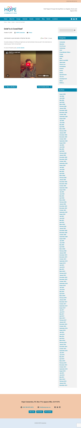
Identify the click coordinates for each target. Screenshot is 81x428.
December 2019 (63, 255)
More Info (32, 411)
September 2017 (63, 305)
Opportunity (62, 62)
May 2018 (62, 291)
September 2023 (63, 163)
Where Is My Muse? (11, 86)
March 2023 (62, 175)
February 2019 (63, 273)
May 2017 (62, 314)
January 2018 (63, 299)
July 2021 (62, 216)
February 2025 (63, 130)
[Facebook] (71, 19)
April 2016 (62, 338)
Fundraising (62, 48)
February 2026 (63, 106)
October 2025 (63, 114)
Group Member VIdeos (65, 52)
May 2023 (62, 171)
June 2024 (62, 147)
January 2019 (63, 275)
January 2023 (63, 179)
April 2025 (62, 126)
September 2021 (63, 212)
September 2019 (63, 261)
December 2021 (63, 206)
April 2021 (62, 222)
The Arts (62, 76)
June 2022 (62, 194)
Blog (43, 19)
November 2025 (63, 112)
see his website (20, 47)
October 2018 (63, 281)
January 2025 (63, 132)
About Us (11, 19)
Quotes (61, 72)
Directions (39, 411)
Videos (61, 80)
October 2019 (63, 259)
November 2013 (63, 385)
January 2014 (63, 383)
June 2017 (62, 312)
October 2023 (63, 161)
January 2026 (63, 108)
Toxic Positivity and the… (44, 86)
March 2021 (62, 224)
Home (5, 19)
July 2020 (62, 240)
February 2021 (63, 226)
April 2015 (62, 358)
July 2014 (62, 373)
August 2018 (62, 285)
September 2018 (63, 283)
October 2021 (63, 210)
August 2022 (62, 189)
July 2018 (62, 287)
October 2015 (63, 348)
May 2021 (62, 220)
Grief (61, 50)
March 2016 (62, 340)
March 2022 (62, 200)
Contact (38, 19)
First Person (63, 46)
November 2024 (63, 137)
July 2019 (62, 265)
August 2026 (62, 94)
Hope (61, 58)
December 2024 (63, 134)
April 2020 (62, 246)
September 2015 (63, 350)
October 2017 (63, 303)
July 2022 (62, 191)
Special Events (63, 74)
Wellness (62, 82)
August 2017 (62, 308)
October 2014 (63, 367)
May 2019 (62, 269)
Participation (63, 66)
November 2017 (63, 301)
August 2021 (62, 214)
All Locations (48, 411)
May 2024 (62, 149)
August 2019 (62, 263)
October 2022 (63, 185)
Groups (18, 19)
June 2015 (62, 354)
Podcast (62, 68)
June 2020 (62, 242)
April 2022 (62, 198)
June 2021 (62, 218)
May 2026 (62, 100)
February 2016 (63, 342)
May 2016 (62, 336)
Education (62, 44)
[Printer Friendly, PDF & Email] (46, 38)
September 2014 (63, 369)
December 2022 (63, 181)
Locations (55, 19)
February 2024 (63, 153)
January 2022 (63, 204)
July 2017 (62, 310)
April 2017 (62, 316)
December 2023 (63, 157)
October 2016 (63, 326)
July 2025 (62, 120)
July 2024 (62, 145)
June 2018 (62, 289)
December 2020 (63, 230)
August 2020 (62, 238)
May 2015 (62, 356)
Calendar (24, 19)
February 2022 (63, 202)
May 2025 (62, 124)
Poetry (13, 22)
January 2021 (63, 228)
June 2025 (62, 122)
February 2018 (63, 297)
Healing (61, 56)
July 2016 (62, 332)
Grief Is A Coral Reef (20, 22)
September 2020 (63, 236)
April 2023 (62, 173)
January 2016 (63, 344)
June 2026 (62, 98)
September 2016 (63, 328)
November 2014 (63, 365)
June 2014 (62, 375)
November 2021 (63, 208)
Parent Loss (62, 64)
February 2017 (63, 320)
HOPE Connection (20, 32)
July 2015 (62, 352)
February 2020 (63, 251)
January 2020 (63, 253)
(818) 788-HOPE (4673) (28, 407)
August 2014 (62, 371)
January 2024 (63, 155)
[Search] (74, 30)
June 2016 (62, 334)
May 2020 (62, 244)
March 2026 (62, 104)
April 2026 (62, 102)
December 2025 (63, 110)
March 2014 (62, 379)
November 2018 (63, 279)
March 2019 (62, 271)
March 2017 (62, 318)
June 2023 (62, 169)
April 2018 (62, 293)
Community (62, 42)
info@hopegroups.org (45, 407)
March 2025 (62, 128)
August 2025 (62, 118)
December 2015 (63, 346)
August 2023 (62, 165)
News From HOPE (64, 60)
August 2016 (62, 330)
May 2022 (62, 196)
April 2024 (62, 151)
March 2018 (62, 295)
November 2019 (63, 257)
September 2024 (63, 141)
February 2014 (63, 381)
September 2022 (63, 187)
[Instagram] (74, 19)
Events (48, 19)
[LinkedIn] (76, 19)
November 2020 (63, 232)
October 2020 (63, 234)
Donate (31, 19)
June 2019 (62, 267)
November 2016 (63, 324)
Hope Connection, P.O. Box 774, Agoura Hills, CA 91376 (40, 402)
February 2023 (63, 177)
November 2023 (63, 159)
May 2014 (62, 377)
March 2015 (62, 360)
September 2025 (63, 116)
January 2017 (63, 322)
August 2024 (62, 143)
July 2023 (62, 167)
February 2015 (63, 362)
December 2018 (63, 277)
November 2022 (63, 183)
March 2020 (62, 248)
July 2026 (62, 96)
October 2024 (63, 139)
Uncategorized (63, 78)
